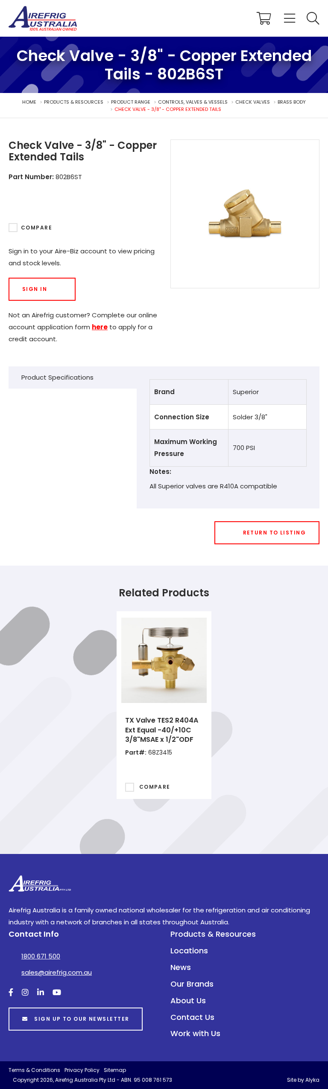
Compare (36, 227)
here (100, 326)
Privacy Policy (82, 1070)
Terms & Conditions (34, 1070)
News (180, 967)
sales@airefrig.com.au (56, 972)
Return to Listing (274, 532)
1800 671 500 (40, 956)
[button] (313, 18)
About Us (188, 1000)
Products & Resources (213, 934)
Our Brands (192, 984)
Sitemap (115, 1070)
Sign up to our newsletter (81, 1018)
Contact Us (192, 1017)
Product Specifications (57, 377)
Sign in (34, 289)
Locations (189, 950)
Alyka (312, 1079)
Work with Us (195, 1033)
